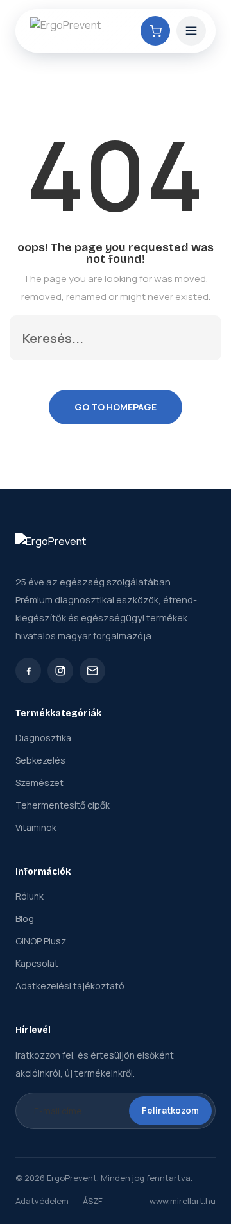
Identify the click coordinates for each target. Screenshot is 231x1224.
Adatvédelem (42, 1201)
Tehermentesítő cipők (62, 805)
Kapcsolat (36, 963)
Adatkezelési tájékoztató (69, 986)
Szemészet (39, 782)
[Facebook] (28, 670)
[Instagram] (60, 670)
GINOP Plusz (40, 941)
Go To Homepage (115, 407)
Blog (24, 918)
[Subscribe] (198, 337)
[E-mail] (92, 670)
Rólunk (29, 896)
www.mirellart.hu (183, 1201)
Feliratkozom (170, 1110)
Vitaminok (35, 827)
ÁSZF (93, 1201)
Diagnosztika (43, 738)
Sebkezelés (40, 760)
